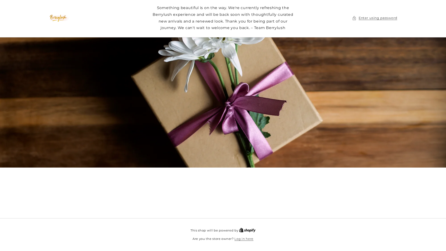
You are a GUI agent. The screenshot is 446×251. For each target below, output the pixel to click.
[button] (374, 18)
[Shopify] (247, 230)
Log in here (243, 239)
